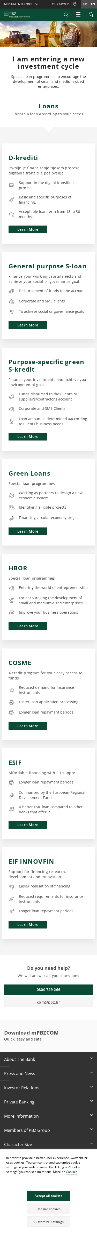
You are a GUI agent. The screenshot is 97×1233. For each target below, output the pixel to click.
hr (85, 4)
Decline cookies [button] (48, 1209)
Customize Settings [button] (48, 1222)
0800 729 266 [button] (49, 989)
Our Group (60, 4)
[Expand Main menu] (78, 15)
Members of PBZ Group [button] (27, 1130)
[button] (93, 1154)
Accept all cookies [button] (48, 1196)
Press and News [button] (19, 1073)
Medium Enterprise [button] (18, 4)
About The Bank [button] (19, 1059)
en (93, 4)
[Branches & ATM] (76, 4)
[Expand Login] (91, 15)
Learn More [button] (28, 229)
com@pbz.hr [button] (48, 1002)
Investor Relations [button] (21, 1088)
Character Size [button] (18, 1144)
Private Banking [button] (19, 1102)
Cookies (71, 1172)
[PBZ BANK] (17, 15)
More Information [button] (21, 1116)
